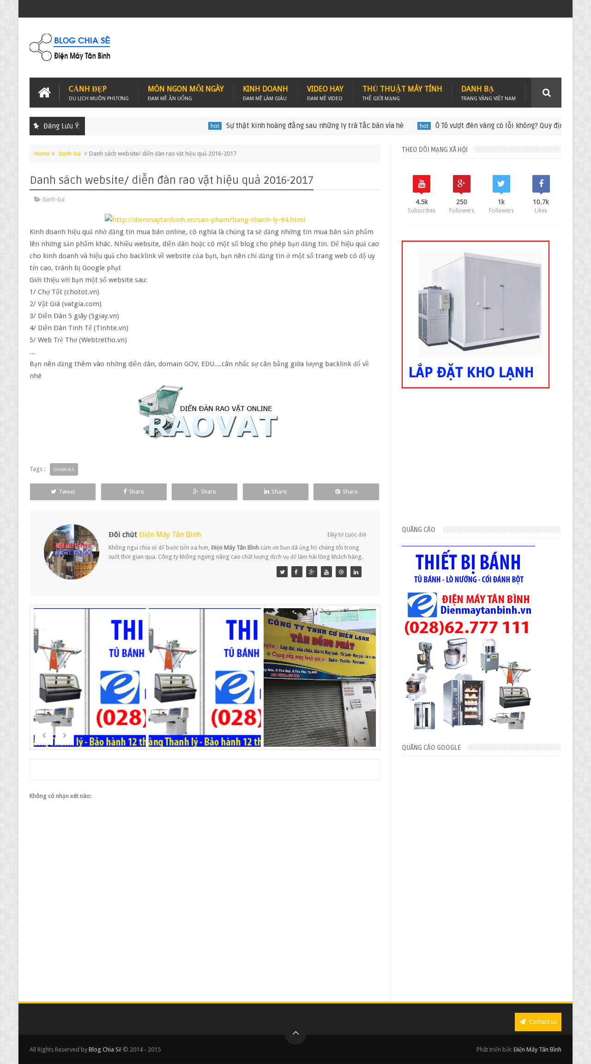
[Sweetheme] (282, 571)
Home (42, 153)
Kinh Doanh (265, 93)
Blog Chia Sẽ (105, 1049)
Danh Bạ (488, 93)
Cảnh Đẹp (99, 93)
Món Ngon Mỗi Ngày (186, 93)
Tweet (67, 491)
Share (136, 491)
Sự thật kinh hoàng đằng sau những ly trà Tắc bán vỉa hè (294, 125)
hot (194, 125)
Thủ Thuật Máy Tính (402, 93)
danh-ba (69, 153)
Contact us (542, 1021)
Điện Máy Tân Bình (170, 534)
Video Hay (325, 93)
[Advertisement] (393, 47)
